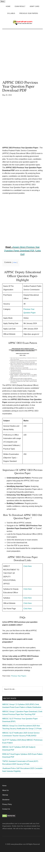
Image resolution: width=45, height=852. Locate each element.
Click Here (27, 566)
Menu (2, 1)
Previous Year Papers (18, 676)
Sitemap (5, 795)
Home (4, 785)
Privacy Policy (7, 804)
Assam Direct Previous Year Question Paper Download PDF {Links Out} (22, 250)
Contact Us (6, 809)
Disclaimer (6, 799)
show (14, 262)
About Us (5, 790)
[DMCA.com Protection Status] (9, 816)
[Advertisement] (22, 56)
